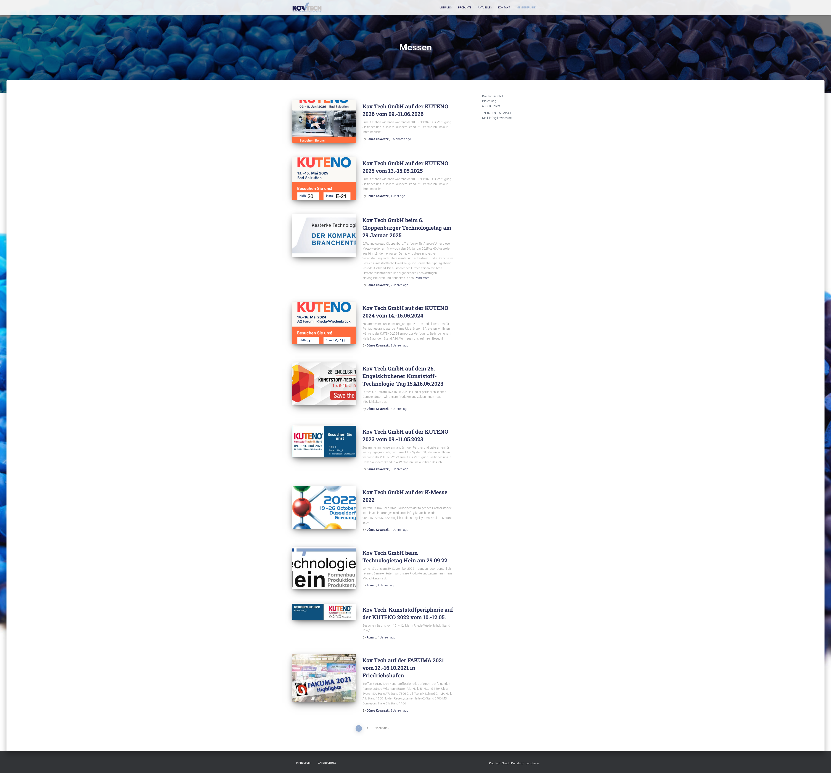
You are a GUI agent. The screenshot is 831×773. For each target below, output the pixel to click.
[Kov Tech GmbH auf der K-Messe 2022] (324, 507)
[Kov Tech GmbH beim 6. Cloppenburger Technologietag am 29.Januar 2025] (324, 235)
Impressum (303, 762)
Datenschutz (327, 762)
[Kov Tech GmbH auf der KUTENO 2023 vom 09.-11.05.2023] (324, 442)
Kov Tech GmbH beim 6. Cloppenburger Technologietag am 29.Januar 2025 (406, 228)
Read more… (423, 278)
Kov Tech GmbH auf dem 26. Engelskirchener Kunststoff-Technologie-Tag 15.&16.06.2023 (402, 376)
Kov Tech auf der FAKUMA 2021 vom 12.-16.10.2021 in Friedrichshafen (403, 668)
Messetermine (526, 7)
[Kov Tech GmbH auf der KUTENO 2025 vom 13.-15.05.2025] (324, 178)
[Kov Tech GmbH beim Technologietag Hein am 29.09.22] (324, 568)
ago (401, 139)
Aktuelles (485, 7)
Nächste (381, 728)
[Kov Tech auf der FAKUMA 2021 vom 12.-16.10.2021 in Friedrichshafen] (324, 678)
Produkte (464, 7)
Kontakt (504, 7)
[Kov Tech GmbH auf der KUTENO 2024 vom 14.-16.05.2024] (324, 323)
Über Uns (446, 7)
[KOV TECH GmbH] (307, 7)
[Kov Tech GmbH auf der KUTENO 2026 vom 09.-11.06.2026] (324, 121)
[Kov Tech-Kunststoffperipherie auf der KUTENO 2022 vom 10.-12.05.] (324, 612)
